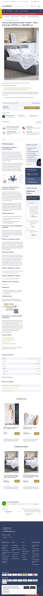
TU (21, 265)
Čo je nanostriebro (15, 547)
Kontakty (23, 545)
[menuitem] (4, 11)
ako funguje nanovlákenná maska (16, 550)
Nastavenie (6, 591)
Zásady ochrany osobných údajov (5, 559)
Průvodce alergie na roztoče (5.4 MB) (11, 388)
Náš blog (23, 555)
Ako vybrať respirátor (35, 564)
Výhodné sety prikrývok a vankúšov (34, 358)
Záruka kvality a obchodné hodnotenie (6, 553)
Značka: (5, 121)
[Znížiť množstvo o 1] (19, 108)
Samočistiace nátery (15, 552)
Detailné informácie (5, 112)
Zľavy (3, 1)
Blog (20, 1)
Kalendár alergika (15, 545)
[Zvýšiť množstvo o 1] (22, 108)
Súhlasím (33, 587)
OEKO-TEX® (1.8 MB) (8, 390)
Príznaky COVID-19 (15, 554)
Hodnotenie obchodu (25, 1)
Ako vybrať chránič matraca (33, 155)
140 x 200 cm (38, 373)
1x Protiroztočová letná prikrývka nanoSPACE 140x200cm (15, 89)
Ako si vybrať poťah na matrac (35, 557)
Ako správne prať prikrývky (33, 160)
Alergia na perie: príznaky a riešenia (9, 343)
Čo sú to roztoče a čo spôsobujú (9, 339)
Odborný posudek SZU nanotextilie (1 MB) (11, 385)
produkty (3, 263)
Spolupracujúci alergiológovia (4, 562)
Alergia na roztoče (6, 341)
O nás (18, 1)
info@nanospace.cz (35, 115)
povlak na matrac (5, 95)
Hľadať (27, 6)
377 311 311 (21, 115)
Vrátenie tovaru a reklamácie (5, 548)
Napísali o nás (7, 1)
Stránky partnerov (25, 553)
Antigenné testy (15, 556)
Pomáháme (24, 557)
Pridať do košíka (32, 107)
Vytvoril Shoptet (38, 589)
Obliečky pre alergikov (35, 559)
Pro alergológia (24, 559)
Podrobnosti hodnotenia (14, 20)
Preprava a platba (5, 545)
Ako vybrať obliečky (31, 157)
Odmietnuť (26, 587)
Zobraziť (17, 433)
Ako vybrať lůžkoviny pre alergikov (32, 149)
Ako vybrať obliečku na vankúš (35, 551)
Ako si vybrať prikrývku (32, 153)
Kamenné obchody (5, 550)
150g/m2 (38, 366)
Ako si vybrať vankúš (35, 548)
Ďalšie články (29, 164)
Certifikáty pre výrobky (13, 1)
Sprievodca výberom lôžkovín (35, 546)
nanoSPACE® (38, 368)
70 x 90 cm (38, 371)
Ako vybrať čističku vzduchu (35, 562)
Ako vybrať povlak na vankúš (33, 151)
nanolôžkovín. (14, 348)
